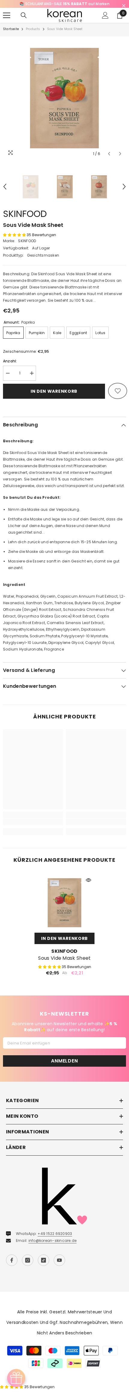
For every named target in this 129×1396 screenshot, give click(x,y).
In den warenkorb (54, 391)
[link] (33, 821)
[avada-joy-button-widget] (16, 1378)
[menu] (6, 15)
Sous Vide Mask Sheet (64, 958)
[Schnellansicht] (88, 880)
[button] (109, 153)
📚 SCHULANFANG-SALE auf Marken (65, 3)
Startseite (11, 29)
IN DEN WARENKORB (64, 938)
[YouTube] (59, 1260)
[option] (64, 4)
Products (33, 29)
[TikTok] (43, 1260)
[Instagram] (27, 1260)
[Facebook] (11, 1260)
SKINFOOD (25, 213)
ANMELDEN (64, 1060)
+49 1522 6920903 (55, 1233)
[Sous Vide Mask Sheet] (64, 903)
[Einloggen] (105, 15)
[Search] (23, 15)
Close (124, 6)
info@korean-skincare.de (52, 1240)
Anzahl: (10, 361)
